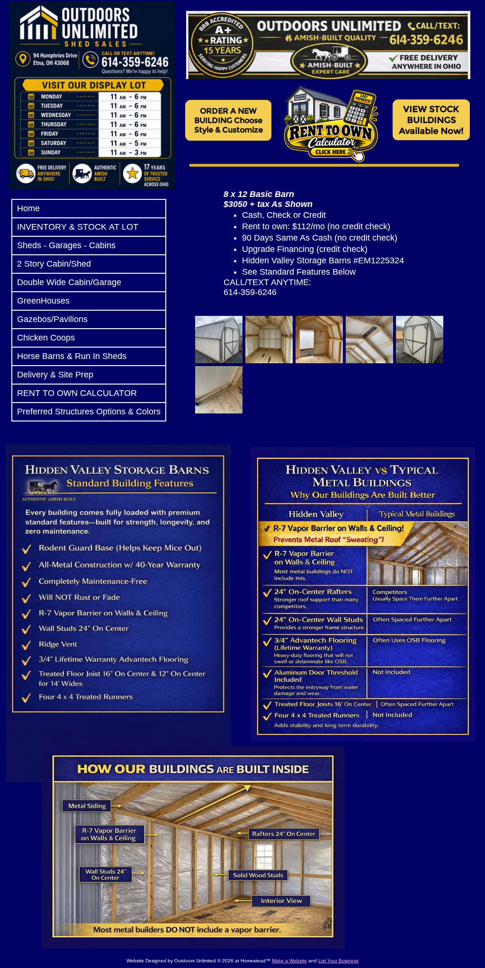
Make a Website (289, 960)
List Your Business (338, 960)
